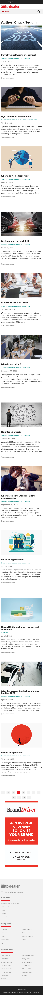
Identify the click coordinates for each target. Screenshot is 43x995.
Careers (4, 913)
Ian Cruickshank (6, 969)
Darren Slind (26, 975)
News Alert (5, 939)
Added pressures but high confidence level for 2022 (20, 692)
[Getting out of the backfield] (21, 224)
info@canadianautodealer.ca (13, 892)
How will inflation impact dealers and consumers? (20, 628)
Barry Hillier (5, 975)
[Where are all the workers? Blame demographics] (21, 478)
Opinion (4, 943)
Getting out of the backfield (15, 241)
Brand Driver (26, 933)
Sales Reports (27, 929)
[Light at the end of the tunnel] (21, 99)
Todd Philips (26, 965)
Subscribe (4, 917)
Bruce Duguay (6, 972)
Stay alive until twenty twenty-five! (18, 55)
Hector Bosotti (6, 965)
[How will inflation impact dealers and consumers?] (21, 610)
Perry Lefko (26, 959)
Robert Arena (5, 959)
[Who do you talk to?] (21, 347)
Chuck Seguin (10, 78)
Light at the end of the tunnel (16, 116)
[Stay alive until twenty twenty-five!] (21, 38)
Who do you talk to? (11, 364)
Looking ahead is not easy (14, 302)
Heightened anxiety (11, 432)
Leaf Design (36, 992)
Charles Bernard (6, 962)
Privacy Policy (21, 989)
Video (24, 939)
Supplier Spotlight (28, 936)
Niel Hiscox (5, 979)
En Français (9, 2)
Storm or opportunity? (12, 559)
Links (3, 910)
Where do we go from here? (15, 176)
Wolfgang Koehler (28, 955)
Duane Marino (27, 962)
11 (24, 797)
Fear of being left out (11, 752)
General (6, 633)
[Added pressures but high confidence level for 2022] (21, 674)
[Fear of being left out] (21, 735)
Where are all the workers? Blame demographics (18, 497)
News (3, 936)
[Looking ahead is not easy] (21, 285)
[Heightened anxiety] (21, 415)
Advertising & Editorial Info (10, 903)
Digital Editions (6, 907)
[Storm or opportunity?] (21, 542)
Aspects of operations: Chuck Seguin (16, 58)
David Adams (5, 955)
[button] (7, 11)
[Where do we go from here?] (21, 158)
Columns (34, 120)
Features (4, 933)
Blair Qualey (26, 969)
